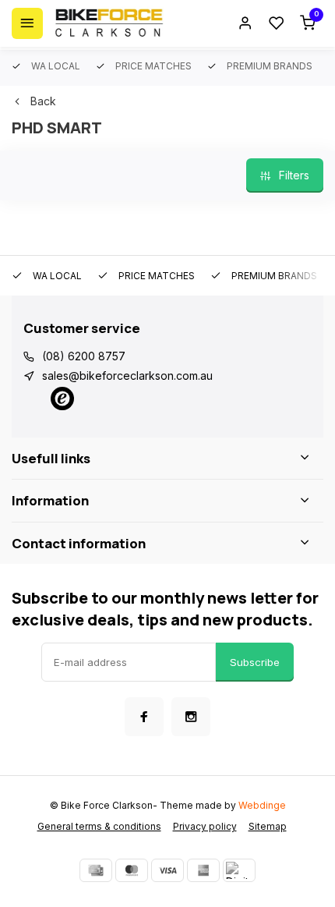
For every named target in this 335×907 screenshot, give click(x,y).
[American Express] (203, 870)
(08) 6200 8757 (83, 356)
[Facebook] (144, 716)
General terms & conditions (99, 826)
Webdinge (262, 805)
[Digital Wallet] (239, 870)
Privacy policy (205, 826)
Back (43, 101)
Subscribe (255, 662)
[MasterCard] (131, 870)
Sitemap (268, 826)
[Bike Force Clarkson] (109, 23)
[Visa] (167, 870)
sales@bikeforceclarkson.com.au (127, 375)
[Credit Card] (95, 870)
